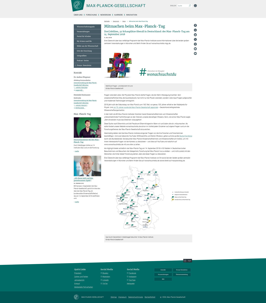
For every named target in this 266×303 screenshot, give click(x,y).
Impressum (122, 297)
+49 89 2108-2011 (81, 105)
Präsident (77, 273)
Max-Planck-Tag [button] (82, 114)
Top (189, 261)
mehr (77, 151)
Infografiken (82, 56)
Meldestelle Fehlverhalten (83, 287)
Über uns (78, 15)
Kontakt (163, 270)
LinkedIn (106, 280)
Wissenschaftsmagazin (86, 27)
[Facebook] (195, 25)
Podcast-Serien (83, 61)
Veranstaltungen (83, 32)
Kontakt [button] (78, 73)
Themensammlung (182, 274)
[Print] (195, 53)
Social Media (107, 269)
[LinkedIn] (195, 30)
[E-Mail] (195, 48)
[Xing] (195, 44)
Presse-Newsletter (84, 65)
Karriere (118, 15)
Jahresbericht (79, 280)
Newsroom (105, 15)
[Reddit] (195, 34)
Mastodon (106, 277)
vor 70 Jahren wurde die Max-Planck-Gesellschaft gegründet (135, 107)
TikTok (105, 284)
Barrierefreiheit (150, 297)
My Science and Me (84, 41)
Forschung (91, 15)
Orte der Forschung (84, 51)
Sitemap (114, 297)
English (173, 5)
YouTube (132, 280)
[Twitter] (195, 39)
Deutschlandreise (185, 136)
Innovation (131, 15)
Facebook (132, 273)
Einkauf (77, 284)
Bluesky (105, 273)
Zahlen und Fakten (81, 277)
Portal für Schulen (84, 36)
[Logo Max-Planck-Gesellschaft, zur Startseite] (108, 7)
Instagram (132, 277)
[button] (190, 81)
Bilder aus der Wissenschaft (87, 46)
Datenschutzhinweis (135, 297)
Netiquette (130, 284)
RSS (163, 279)
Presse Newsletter (182, 270)
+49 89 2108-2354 (81, 88)
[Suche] (190, 5)
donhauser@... (80, 108)
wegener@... (80, 90)
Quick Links (80, 269)
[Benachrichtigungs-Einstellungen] (195, 5)
